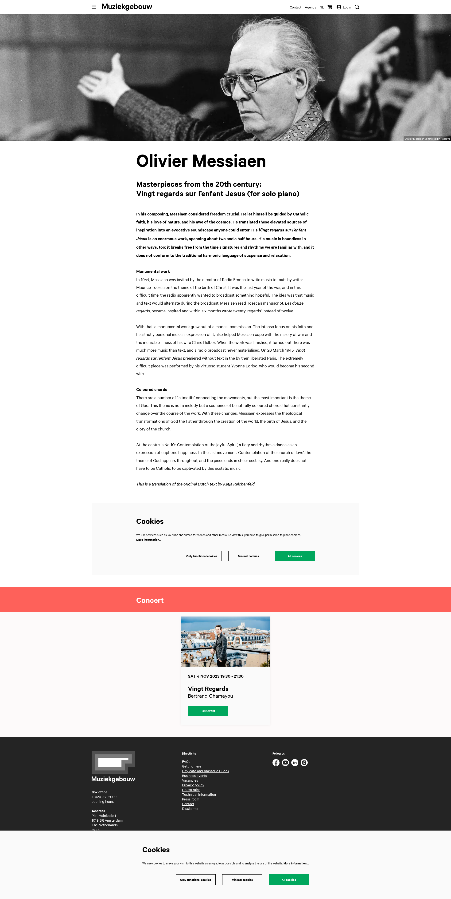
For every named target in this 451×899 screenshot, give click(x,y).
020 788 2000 (106, 796)
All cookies (295, 556)
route (96, 829)
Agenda (310, 7)
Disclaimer (190, 808)
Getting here (191, 766)
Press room (190, 799)
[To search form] (357, 7)
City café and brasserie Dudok (205, 770)
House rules (191, 789)
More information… (148, 539)
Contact (295, 7)
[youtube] (285, 762)
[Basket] (330, 7)
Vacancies (190, 780)
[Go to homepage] (127, 7)
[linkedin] (294, 762)
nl (322, 7)
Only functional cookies (201, 556)
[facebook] (276, 762)
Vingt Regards (208, 688)
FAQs (186, 761)
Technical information (199, 794)
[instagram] (304, 762)
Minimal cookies (248, 556)
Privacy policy (193, 785)
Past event (208, 710)
